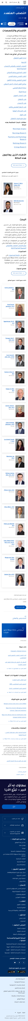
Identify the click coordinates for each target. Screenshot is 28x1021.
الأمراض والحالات (20, 8)
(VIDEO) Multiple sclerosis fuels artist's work (15, 703)
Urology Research (20, 147)
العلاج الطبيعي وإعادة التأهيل (16, 80)
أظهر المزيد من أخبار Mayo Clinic (18, 721)
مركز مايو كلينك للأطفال (18, 119)
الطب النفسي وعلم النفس (17, 76)
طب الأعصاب (21, 103)
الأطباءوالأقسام (11, 23)
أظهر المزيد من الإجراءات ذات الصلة (17, 692)
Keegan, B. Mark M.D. (10, 389)
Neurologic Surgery (19, 129)
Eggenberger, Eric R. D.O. (9, 322)
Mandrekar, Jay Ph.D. (10, 457)
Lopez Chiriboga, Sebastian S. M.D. (9, 423)
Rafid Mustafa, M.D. (19, 201)
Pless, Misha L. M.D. (9, 507)
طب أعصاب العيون (19, 96)
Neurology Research (19, 133)
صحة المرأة (22, 92)
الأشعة (23, 62)
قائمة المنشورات (14, 255)
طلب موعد (21, 18)
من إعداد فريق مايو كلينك (20, 595)
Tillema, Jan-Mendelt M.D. (9, 524)
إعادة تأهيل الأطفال (19, 58)
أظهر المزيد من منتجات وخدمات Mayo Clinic (15, 739)
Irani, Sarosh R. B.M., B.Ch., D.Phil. (9, 356)
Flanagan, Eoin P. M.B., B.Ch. (10, 339)
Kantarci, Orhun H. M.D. (9, 373)
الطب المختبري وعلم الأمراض (16, 73)
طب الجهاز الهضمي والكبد (17, 107)
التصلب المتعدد (15, 13)
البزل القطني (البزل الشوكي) (19, 680)
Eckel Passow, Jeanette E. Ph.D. (10, 305)
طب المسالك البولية (19, 111)
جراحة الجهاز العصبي (19, 88)
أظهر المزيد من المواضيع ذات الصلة (17, 668)
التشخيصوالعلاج (20, 23)
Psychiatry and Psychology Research (17, 138)
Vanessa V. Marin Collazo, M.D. (18, 184)
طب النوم (23, 115)
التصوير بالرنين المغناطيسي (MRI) (17, 684)
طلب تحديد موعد (20, 607)
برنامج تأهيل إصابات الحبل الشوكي (15, 84)
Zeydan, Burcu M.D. (9, 574)
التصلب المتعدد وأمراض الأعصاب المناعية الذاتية (15, 68)
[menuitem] (20, 23)
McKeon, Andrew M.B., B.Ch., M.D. (10, 474)
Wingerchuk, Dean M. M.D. (9, 558)
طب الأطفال (22, 99)
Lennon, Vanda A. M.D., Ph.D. (9, 406)
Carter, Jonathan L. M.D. (9, 288)
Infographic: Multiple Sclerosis (18, 651)
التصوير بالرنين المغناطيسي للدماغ (17, 688)
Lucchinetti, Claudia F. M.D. (9, 440)
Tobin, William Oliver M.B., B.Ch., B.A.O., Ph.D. (9, 542)
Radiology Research (19, 143)
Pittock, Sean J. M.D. (9, 490)
